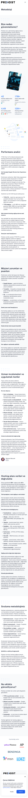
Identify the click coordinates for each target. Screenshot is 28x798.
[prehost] (8, 2)
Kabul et (21, 791)
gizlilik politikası (6, 787)
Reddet (12, 791)
